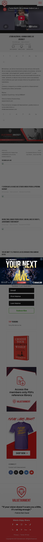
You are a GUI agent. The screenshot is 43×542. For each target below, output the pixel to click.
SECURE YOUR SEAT (21, 271)
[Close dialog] (41, 259)
